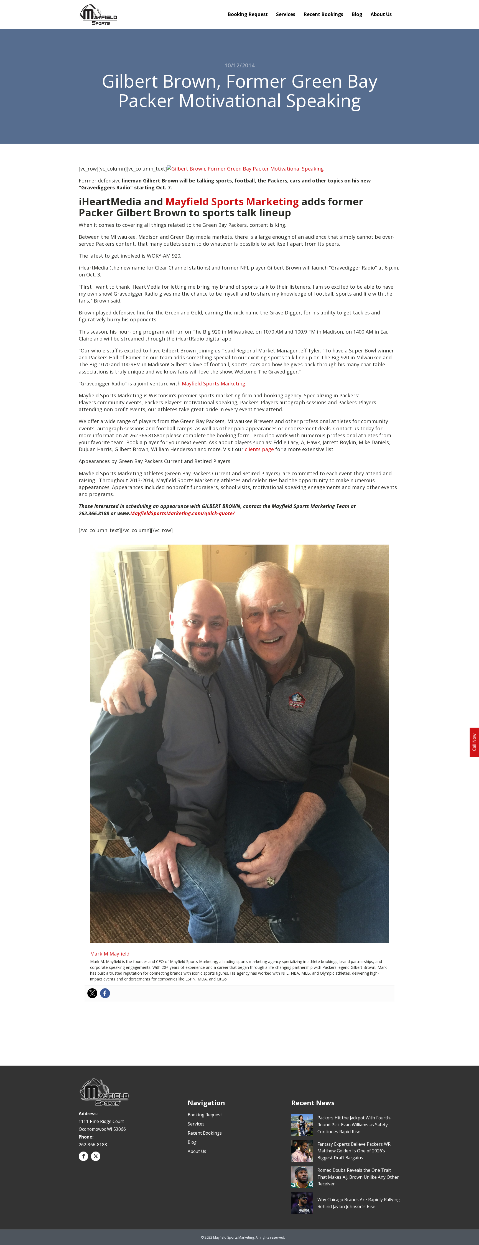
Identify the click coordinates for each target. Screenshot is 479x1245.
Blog (356, 14)
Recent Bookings (323, 14)
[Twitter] (92, 993)
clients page (259, 449)
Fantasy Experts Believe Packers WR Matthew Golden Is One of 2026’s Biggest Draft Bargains (354, 1151)
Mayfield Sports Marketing (232, 201)
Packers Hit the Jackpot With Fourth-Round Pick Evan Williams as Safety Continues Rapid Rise (354, 1125)
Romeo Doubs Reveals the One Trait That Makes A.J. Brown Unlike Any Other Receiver (358, 1177)
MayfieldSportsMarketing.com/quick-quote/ (182, 513)
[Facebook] (105, 993)
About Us (381, 14)
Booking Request (248, 14)
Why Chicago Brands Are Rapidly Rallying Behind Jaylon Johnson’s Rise (358, 1203)
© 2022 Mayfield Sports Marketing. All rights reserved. (243, 1237)
